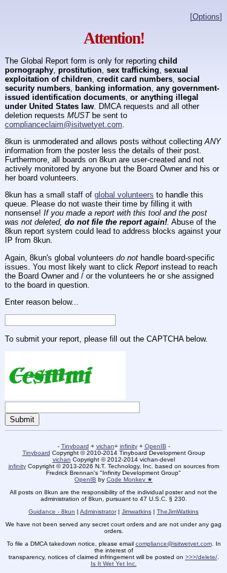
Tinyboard (75, 446)
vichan (105, 446)
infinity (128, 446)
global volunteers (124, 194)
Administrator (98, 511)
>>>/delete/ (201, 557)
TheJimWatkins (178, 511)
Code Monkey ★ (130, 479)
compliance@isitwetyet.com (174, 543)
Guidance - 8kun (51, 511)
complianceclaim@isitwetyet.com (63, 124)
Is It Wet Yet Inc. (114, 563)
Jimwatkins (136, 511)
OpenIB (155, 446)
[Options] (206, 16)
